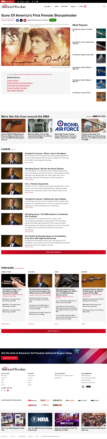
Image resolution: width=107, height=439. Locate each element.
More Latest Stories (60, 252)
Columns (47, 7)
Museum (15, 74)
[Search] (104, 6)
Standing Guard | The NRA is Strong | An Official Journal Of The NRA (40, 313)
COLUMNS (48, 295)
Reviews (84, 272)
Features (64, 6)
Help (2, 382)
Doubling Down (13, 80)
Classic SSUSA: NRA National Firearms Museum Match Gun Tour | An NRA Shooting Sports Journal (12, 137)
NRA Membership (86, 375)
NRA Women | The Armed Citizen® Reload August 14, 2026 (12, 311)
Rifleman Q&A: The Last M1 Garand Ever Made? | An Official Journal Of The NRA (40, 136)
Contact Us (4, 378)
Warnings (31, 436)
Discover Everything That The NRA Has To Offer (66, 429)
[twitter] (21, 19)
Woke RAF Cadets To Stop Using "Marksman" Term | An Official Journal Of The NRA (66, 136)
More (12, 149)
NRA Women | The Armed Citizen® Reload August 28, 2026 (12, 300)
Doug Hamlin (42, 295)
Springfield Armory (61, 296)
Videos (72, 7)
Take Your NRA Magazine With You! (12, 429)
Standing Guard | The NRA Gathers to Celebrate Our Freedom (46, 215)
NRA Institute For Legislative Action (64, 375)
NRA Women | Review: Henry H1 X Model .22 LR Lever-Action (92, 305)
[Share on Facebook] (17, 19)
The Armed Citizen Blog (16, 294)
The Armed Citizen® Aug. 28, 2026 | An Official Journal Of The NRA (12, 291)
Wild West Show (47, 74)
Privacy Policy (4, 436)
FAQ (2, 380)
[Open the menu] (85, 6)
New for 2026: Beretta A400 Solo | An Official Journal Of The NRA (66, 302)
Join (18, 1)
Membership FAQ (86, 380)
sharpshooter (29, 74)
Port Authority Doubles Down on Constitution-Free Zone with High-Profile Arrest (46, 237)
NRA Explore (58, 378)
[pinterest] (25, 19)
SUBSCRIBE (9, 358)
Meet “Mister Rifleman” (15, 90)
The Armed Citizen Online (9, 296)
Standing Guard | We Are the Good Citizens (44, 168)
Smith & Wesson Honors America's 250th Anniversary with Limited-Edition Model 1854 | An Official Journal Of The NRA (66, 309)
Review (89, 296)
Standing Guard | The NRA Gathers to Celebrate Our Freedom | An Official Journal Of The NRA (39, 307)
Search (3, 385)
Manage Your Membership (88, 382)
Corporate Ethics (22, 436)
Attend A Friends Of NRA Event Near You (93, 429)
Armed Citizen (6, 272)
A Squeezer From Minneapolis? (18, 85)
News (57, 6)
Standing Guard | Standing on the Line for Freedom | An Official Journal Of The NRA (40, 291)
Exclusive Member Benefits (89, 378)
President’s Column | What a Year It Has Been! (45, 153)
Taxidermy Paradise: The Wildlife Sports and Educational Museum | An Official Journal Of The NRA (94, 137)
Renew (22, 1)
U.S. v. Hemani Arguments (36, 183)
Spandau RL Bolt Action (89, 294)
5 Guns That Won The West (17, 88)
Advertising (4, 375)
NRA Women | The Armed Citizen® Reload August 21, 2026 (12, 305)
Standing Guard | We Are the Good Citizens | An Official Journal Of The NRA (39, 299)
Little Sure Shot (38, 74)
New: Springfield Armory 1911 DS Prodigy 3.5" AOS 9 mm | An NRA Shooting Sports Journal (66, 292)
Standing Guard (33, 295)
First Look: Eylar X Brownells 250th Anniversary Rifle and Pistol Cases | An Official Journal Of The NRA (66, 317)
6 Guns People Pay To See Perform (20, 83)
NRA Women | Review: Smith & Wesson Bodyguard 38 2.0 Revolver (93, 300)
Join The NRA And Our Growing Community (40, 429)
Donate (27, 1)
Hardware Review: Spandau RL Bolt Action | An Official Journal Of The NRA (93, 291)
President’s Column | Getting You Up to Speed (45, 198)
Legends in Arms (5, 20)
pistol (68, 296)
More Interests (19, 268)
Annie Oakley (21, 74)
